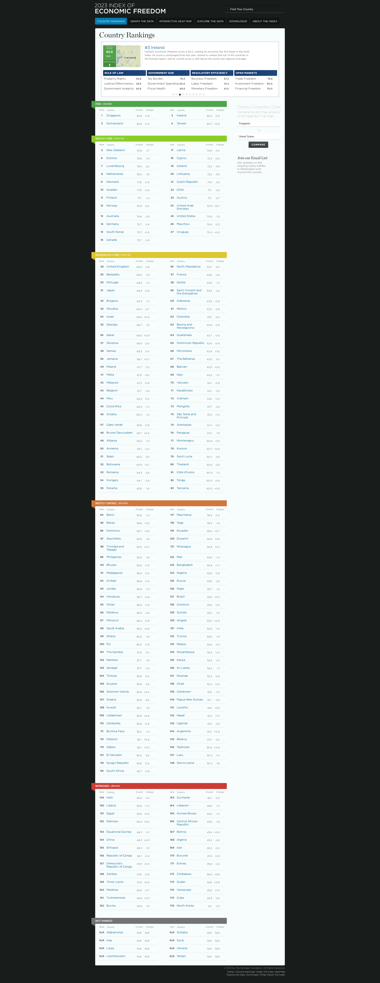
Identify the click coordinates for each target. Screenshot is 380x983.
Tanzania (183, 488)
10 (203, 95)
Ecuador (182, 530)
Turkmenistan (115, 897)
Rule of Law (114, 72)
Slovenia (112, 342)
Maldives (112, 889)
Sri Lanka (183, 667)
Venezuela (184, 889)
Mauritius (183, 224)
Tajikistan (183, 747)
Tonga (181, 480)
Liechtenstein (115, 956)
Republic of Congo (119, 855)
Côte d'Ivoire (185, 472)
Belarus (182, 739)
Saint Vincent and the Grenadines (189, 292)
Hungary (112, 480)
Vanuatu (182, 382)
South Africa (115, 770)
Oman (110, 604)
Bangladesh (185, 564)
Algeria (182, 839)
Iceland (182, 165)
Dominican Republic (190, 342)
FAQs (263, 974)
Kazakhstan (185, 390)
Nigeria (182, 572)
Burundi (182, 855)
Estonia (111, 158)
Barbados (113, 274)
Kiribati (111, 580)
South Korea (115, 231)
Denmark (112, 181)
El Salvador (114, 755)
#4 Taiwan (155, 47)
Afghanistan (114, 932)
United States (186, 216)
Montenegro (185, 440)
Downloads (238, 21)
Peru (109, 398)
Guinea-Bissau (187, 813)
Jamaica (112, 358)
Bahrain (182, 366)
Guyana (111, 683)
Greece (111, 699)
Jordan (111, 588)
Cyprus (181, 158)
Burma (111, 905)
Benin (110, 514)
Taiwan (181, 123)
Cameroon (184, 691)
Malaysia (112, 382)
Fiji (108, 644)
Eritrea (181, 863)
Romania (112, 472)
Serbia (181, 282)
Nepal (181, 715)
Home (230, 971)
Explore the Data (236, 974)
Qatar (110, 335)
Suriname (183, 797)
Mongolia (183, 406)
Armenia (112, 448)
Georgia (111, 324)
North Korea (185, 905)
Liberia (111, 805)
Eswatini (182, 538)
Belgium (112, 390)
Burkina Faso (115, 731)
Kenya (181, 659)
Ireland (181, 115)
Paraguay (183, 432)
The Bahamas (186, 358)
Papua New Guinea (190, 699)
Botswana (113, 464)
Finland (111, 197)
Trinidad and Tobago (115, 548)
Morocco (112, 620)
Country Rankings (111, 21)
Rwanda (182, 675)
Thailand (183, 464)
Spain (110, 456)
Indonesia (183, 300)
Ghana (110, 636)
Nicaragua (184, 546)
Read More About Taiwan (262, 57)
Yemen (181, 956)
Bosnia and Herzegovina (185, 326)
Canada (111, 239)
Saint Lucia (184, 456)
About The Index (265, 21)
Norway (111, 205)
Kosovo (182, 448)
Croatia (111, 414)
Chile (180, 189)
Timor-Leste (114, 881)
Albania (111, 440)
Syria (180, 940)
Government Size (161, 72)
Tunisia (182, 636)
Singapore (113, 115)
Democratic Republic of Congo (119, 865)
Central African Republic (187, 823)
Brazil (181, 596)
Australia (112, 216)
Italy (180, 374)
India (180, 628)
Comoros (183, 604)
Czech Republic (187, 181)
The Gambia (114, 652)
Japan (110, 290)
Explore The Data (210, 21)
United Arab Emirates (185, 207)
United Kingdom (117, 266)
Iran (179, 847)
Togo (180, 522)
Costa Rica (113, 406)
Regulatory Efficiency (209, 72)
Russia (181, 580)
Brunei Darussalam (119, 432)
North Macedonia (188, 266)
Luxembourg (115, 165)
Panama (111, 488)
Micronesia (184, 350)
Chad (180, 683)
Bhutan (111, 564)
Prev (98, 68)
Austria (182, 197)
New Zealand (115, 150)
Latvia (181, 150)
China (110, 839)
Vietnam (182, 398)
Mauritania (184, 514)
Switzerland (114, 123)
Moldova (112, 612)
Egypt (110, 813)
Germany (112, 224)
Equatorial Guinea (118, 831)
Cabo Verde (114, 424)
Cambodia (113, 723)
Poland (111, 366)
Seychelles (113, 538)
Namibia (112, 659)
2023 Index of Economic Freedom (130, 9)
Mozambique (185, 652)
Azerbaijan (184, 424)
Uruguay (183, 231)
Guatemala (184, 335)
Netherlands (114, 173)
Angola (182, 620)
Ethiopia (112, 847)
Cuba (180, 897)
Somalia (182, 932)
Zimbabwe (184, 873)
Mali (179, 557)
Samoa (111, 350)
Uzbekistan (114, 715)
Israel (110, 316)
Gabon (111, 747)
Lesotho (182, 707)
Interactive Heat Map (175, 21)
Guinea (181, 612)
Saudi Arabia (115, 628)
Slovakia (112, 308)
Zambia (111, 873)
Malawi (181, 644)
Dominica (113, 530)
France (181, 274)
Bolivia (181, 831)
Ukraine (182, 948)
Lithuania (183, 173)
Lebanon (183, 805)
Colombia (183, 316)
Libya (110, 948)
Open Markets (246, 72)
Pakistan (112, 821)
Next (281, 68)
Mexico (181, 308)
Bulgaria (112, 300)
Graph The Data (142, 21)
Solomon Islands (117, 691)
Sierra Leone (185, 762)
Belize (110, 522)
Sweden (111, 189)
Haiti (109, 797)
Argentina (184, 731)
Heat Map (280, 971)
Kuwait (111, 707)
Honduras (113, 596)
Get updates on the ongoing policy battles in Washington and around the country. (251, 167)
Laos (180, 755)
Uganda (182, 723)
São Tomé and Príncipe (186, 416)
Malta (110, 374)
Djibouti (112, 739)
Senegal (111, 667)
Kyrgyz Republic (117, 762)
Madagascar (114, 572)
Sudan (181, 881)
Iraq (109, 940)
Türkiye (111, 675)
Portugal (112, 282)
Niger (180, 588)
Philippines (114, 557)
